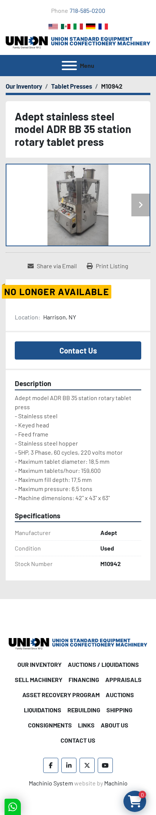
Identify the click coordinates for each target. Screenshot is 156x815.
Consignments (50, 725)
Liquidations (42, 709)
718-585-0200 (87, 10)
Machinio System (51, 783)
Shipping (119, 709)
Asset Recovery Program (61, 694)
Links (86, 725)
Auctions (120, 694)
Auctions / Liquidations (103, 664)
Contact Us (78, 350)
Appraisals (123, 679)
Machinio (116, 783)
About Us (114, 725)
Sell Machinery (38, 679)
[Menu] (69, 65)
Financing (84, 679)
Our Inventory (39, 664)
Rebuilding (83, 709)
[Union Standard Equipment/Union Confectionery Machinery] (78, 642)
